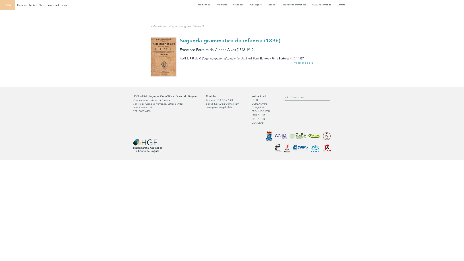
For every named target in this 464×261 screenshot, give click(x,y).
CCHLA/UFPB (259, 103)
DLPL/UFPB (258, 107)
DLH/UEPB (258, 122)
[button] (238, 4)
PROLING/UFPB (261, 111)
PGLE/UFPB (258, 115)
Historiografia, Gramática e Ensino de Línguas (42, 5)
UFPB (255, 100)
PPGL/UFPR (258, 119)
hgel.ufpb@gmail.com (226, 103)
